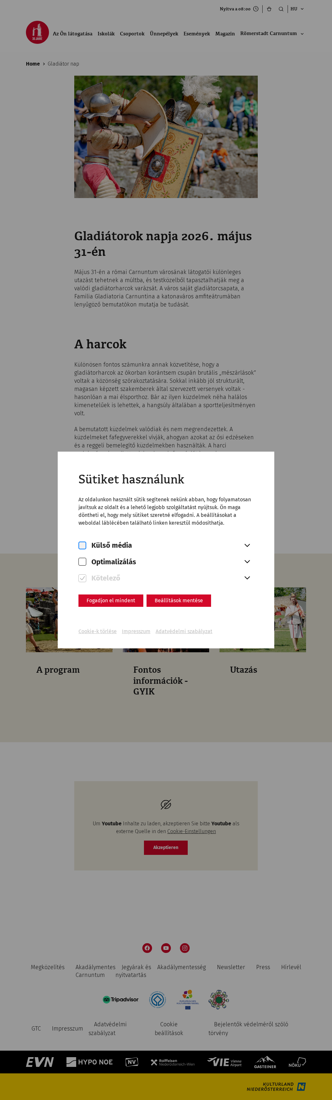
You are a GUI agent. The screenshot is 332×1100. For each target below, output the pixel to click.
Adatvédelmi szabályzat (184, 631)
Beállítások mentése (179, 600)
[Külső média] (82, 546)
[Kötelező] (82, 578)
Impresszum (136, 631)
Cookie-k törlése (97, 631)
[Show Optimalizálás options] (247, 562)
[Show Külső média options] (247, 545)
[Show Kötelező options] (247, 578)
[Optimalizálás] (82, 562)
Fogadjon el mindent (111, 600)
